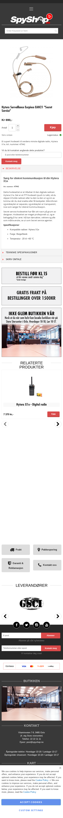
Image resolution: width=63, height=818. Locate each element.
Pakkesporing (49, 549)
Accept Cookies (31, 802)
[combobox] (31, 31)
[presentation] (58, 424)
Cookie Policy (42, 780)
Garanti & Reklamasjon (16, 565)
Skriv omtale (7, 135)
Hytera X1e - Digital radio (31, 404)
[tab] (31, 168)
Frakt (18, 549)
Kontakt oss (50, 565)
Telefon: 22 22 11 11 (31, 739)
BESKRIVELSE (13, 168)
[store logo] (31, 19)
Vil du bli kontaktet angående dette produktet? (23, 150)
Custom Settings (31, 810)
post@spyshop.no (34, 742)
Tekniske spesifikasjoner (21, 252)
